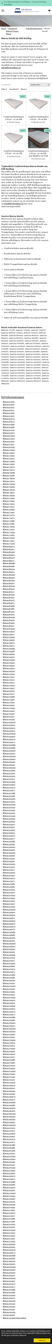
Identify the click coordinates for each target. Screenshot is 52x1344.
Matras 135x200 (9, 1071)
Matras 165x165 (9, 1281)
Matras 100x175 (9, 742)
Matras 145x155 (9, 1131)
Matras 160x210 (9, 1273)
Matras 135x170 (9, 1054)
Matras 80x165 (9, 555)
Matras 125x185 (9, 977)
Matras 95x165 (9, 688)
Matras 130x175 (9, 1014)
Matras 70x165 (9, 464)
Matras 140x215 (9, 1122)
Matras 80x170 (9, 558)
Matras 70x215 (9, 492)
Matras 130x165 (9, 1009)
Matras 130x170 (9, 1012)
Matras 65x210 (9, 441)
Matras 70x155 (9, 458)
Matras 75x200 (9, 532)
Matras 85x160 (9, 595)
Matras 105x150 (9, 776)
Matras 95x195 (9, 705)
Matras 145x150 (9, 1128)
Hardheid (13, 89)
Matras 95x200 (9, 708)
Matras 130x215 (9, 1037)
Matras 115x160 (9, 872)
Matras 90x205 (9, 663)
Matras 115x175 (9, 881)
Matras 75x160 (9, 509)
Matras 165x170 (9, 1284)
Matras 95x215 (8, 717)
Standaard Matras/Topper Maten (12, 31)
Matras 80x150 (9, 546)
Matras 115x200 (9, 895)
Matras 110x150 (9, 824)
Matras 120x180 (9, 932)
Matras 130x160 (9, 1006)
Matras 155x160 (9, 1207)
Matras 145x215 (9, 1165)
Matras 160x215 (9, 1275)
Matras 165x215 (9, 1309)
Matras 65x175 (9, 421)
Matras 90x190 (9, 654)
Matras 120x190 (9, 938)
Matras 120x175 (9, 929)
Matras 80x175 (9, 561)
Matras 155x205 (9, 1233)
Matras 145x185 (9, 1148)
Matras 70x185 (9, 475)
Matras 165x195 (9, 1298)
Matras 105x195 (9, 802)
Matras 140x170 (9, 1097)
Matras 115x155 (9, 870)
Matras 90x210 (9, 665)
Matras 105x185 (9, 796)
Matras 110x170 (9, 836)
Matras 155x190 (9, 1224)
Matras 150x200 (9, 1193)
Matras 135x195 (9, 1068)
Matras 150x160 (9, 1170)
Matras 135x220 (9, 1082)
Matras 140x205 (9, 1116)
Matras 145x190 (9, 1151)
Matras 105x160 (9, 782)
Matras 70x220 (9, 495)
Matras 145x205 (9, 1159)
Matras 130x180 (9, 1017)
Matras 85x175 (9, 603)
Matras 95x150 (9, 680)
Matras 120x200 (9, 943)
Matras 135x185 (9, 1063)
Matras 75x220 (9, 543)
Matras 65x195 (9, 433)
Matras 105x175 (9, 790)
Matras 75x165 (9, 512)
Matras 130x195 (9, 1026)
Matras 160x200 (9, 1267)
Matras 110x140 (9, 819)
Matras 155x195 (9, 1227)
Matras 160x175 (9, 1253)
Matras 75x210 (9, 538)
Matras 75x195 (9, 529)
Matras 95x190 (9, 702)
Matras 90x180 (9, 648)
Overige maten (9, 1315)
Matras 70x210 (9, 490)
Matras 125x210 (9, 992)
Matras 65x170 (9, 419)
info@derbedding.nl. (11, 67)
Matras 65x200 (9, 436)
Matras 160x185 (9, 1258)
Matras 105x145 (9, 773)
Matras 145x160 (9, 1133)
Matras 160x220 (9, 1278)
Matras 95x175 (9, 694)
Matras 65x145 (9, 404)
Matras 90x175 (9, 646)
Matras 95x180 (9, 697)
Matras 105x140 (9, 770)
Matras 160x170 (9, 1250)
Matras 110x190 (9, 847)
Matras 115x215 (9, 904)
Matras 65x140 (9, 402)
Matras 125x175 (9, 972)
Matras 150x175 (9, 1179)
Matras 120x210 (9, 949)
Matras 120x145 (9, 912)
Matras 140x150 (9, 1085)
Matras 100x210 (9, 762)
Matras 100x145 (9, 725)
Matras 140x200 (9, 1114)
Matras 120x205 (9, 946)
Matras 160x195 (9, 1264)
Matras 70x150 (9, 456)
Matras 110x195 (9, 850)
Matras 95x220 (9, 719)
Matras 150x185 (9, 1184)
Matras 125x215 (9, 994)
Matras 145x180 (9, 1145)
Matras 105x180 (9, 793)
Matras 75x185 (9, 524)
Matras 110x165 (9, 833)
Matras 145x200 (9, 1156)
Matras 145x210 (9, 1162)
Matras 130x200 (9, 1029)
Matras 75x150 (9, 504)
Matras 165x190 (9, 1295)
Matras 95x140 (9, 674)
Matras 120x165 (9, 924)
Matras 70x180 (9, 473)
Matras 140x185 (9, 1105)
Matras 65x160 (9, 413)
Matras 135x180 (9, 1060)
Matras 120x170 (9, 926)
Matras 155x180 (9, 1219)
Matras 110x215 (9, 861)
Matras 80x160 (9, 552)
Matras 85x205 (9, 620)
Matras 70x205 (9, 487)
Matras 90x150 (9, 631)
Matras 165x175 (9, 1287)
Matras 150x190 (9, 1187)
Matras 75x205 (9, 535)
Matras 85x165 (9, 597)
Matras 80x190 (9, 569)
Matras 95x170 (9, 691)
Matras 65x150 (9, 407)
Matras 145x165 (9, 1136)
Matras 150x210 (9, 1199)
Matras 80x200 (9, 575)
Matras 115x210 (9, 901)
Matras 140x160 (9, 1091)
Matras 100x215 (9, 765)
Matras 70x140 (9, 450)
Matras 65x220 (9, 447)
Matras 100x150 (9, 728)
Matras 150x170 (9, 1176)
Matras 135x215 (9, 1080)
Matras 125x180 (9, 975)
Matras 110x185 (9, 844)
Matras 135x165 (9, 1051)
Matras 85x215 (8, 626)
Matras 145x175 (9, 1142)
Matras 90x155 (9, 634)
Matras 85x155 (8, 592)
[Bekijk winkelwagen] (49, 10)
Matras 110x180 (9, 841)
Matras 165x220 (9, 1312)
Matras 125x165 (9, 966)
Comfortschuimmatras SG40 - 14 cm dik (13, 118)
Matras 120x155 (9, 918)
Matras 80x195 (9, 572)
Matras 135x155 (9, 1046)
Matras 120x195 (9, 941)
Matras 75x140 (9, 498)
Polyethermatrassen (34, 28)
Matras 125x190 (9, 980)
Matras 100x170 (9, 739)
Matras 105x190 (9, 799)
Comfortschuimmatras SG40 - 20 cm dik (13, 152)
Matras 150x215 (9, 1202)
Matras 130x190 (9, 1023)
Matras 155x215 (9, 1238)
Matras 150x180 (9, 1182)
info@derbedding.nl (13, 203)
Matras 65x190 (9, 430)
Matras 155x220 (9, 1241)
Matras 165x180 (9, 1290)
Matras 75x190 (9, 526)
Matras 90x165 (9, 640)
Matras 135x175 (9, 1057)
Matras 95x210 (9, 714)
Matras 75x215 (8, 541)
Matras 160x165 (9, 1247)
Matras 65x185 (9, 427)
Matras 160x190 (9, 1261)
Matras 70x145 (9, 453)
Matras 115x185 (9, 887)
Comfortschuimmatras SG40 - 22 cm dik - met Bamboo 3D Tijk (38, 153)
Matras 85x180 (9, 606)
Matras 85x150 (9, 589)
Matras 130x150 (9, 1000)
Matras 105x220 (9, 816)
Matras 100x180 (9, 745)
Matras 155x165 (9, 1210)
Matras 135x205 (9, 1074)
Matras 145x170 (9, 1139)
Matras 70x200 (9, 484)
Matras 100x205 (9, 759)
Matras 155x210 (9, 1236)
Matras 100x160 (9, 733)
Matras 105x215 (9, 813)
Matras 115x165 (9, 875)
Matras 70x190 (9, 478)
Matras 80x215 (9, 583)
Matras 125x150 (9, 958)
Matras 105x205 (9, 807)
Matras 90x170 (9, 643)
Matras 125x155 (9, 961)
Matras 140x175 (9, 1099)
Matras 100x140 (9, 722)
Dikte (4, 89)
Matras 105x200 (9, 804)
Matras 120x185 (9, 935)
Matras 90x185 (9, 651)
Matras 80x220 (9, 586)
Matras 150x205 (9, 1196)
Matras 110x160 (9, 830)
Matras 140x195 (9, 1111)
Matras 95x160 (9, 685)
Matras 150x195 (9, 1190)
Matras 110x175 (9, 839)
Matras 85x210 (9, 623)
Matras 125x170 (9, 969)
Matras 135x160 (9, 1048)
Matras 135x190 (9, 1065)
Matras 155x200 (9, 1230)
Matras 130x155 (9, 1003)
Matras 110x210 (9, 858)
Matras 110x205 (9, 855)
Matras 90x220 (9, 671)
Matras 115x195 (9, 892)
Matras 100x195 (9, 753)
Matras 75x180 (9, 521)
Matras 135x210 (9, 1077)
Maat (24, 89)
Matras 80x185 (9, 566)
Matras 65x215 (8, 444)
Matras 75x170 (9, 515)
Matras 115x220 (9, 907)
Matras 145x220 (9, 1168)
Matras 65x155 (8, 410)
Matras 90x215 (9, 668)
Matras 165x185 (9, 1292)
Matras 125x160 (9, 963)
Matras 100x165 (9, 736)
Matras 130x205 (9, 1031)
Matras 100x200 (9, 756)
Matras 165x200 (9, 1301)
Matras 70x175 (9, 470)
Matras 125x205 (9, 989)
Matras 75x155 (8, 507)
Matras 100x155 (9, 731)
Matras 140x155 (9, 1088)
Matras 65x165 (9, 416)
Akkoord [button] (42, 1340)
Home (3, 28)
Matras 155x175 (9, 1216)
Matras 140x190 (9, 1108)
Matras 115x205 (9, 898)
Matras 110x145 (9, 821)
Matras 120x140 (9, 909)
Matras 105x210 (9, 810)
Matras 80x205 (9, 578)
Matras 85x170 (9, 600)
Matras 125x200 (9, 986)
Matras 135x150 (9, 1043)
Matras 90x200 (9, 660)
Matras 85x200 (9, 617)
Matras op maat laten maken (14, 1318)
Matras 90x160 (9, 637)
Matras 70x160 (9, 461)
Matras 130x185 (9, 1020)
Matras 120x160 (9, 921)
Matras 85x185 (9, 609)
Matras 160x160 (9, 1244)
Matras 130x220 (9, 1040)
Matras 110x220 (9, 864)
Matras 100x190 (9, 751)
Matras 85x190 (9, 612)
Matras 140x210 (9, 1119)
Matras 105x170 (9, 787)
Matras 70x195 (9, 481)
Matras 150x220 (9, 1204)
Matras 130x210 (9, 1034)
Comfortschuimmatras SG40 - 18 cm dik (38, 118)
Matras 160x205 (9, 1270)
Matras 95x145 (9, 677)
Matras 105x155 (9, 779)
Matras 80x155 (9, 549)
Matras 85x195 (9, 614)
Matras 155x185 (9, 1221)
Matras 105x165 (9, 785)
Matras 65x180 (9, 424)
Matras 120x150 (9, 915)
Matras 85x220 (9, 629)
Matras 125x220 (9, 997)
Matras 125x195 (9, 983)
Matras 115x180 (9, 884)
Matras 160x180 (9, 1255)
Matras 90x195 (9, 657)
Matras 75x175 (9, 518)
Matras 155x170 (9, 1213)
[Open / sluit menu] (3, 10)
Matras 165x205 (9, 1304)
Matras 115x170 (9, 878)
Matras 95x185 (9, 700)
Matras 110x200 (9, 853)
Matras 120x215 (9, 952)
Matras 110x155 (9, 827)
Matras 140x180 (9, 1102)
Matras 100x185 (9, 748)
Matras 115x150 (9, 867)
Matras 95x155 (8, 682)
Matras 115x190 (9, 890)
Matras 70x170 (9, 467)
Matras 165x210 (9, 1306)
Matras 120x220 (9, 955)
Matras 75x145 (9, 501)
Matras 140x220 (9, 1125)
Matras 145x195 (9, 1153)
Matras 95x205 (9, 711)
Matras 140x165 (9, 1094)
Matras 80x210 (9, 580)
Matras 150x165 (9, 1173)
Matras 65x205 (9, 439)
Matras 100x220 (9, 768)
